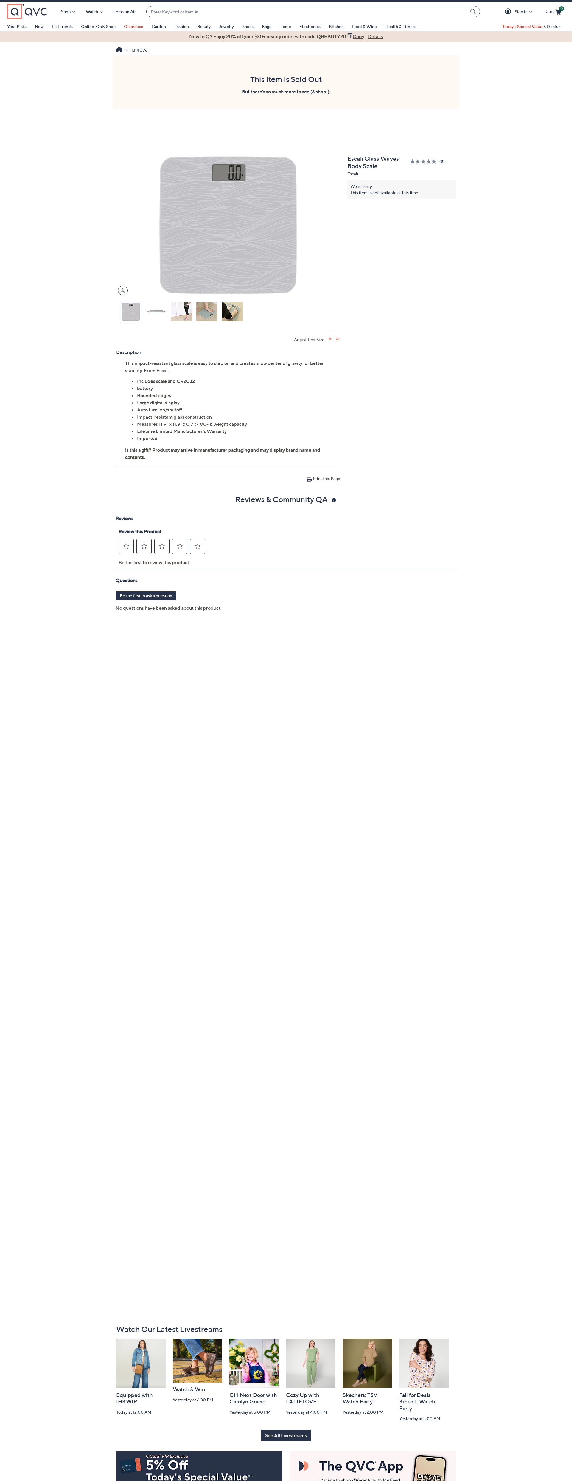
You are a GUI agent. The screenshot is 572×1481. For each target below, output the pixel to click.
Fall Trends (62, 26)
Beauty (204, 26)
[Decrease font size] (338, 339)
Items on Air (124, 11)
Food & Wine (364, 26)
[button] (509, 12)
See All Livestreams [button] (286, 1435)
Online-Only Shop (98, 26)
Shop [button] (66, 11)
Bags (266, 26)
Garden (159, 26)
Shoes (248, 26)
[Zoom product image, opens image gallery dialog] (121, 290)
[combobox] (307, 11)
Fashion (181, 26)
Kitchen (336, 26)
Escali (352, 173)
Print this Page (326, 478)
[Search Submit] (474, 11)
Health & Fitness (400, 26)
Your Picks (17, 26)
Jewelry (226, 26)
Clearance (133, 26)
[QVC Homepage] (119, 50)
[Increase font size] (330, 339)
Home (285, 26)
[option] (286, 36)
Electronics (310, 26)
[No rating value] (424, 161)
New (39, 26)
